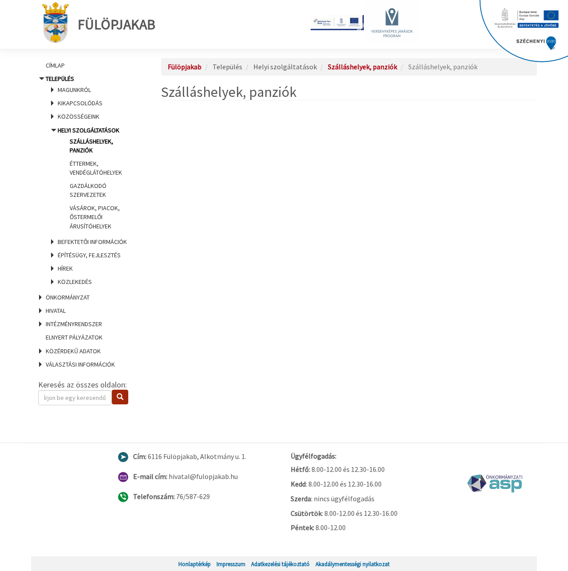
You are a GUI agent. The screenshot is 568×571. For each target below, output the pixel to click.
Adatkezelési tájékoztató (280, 563)
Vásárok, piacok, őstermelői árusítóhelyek (95, 217)
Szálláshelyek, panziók (362, 66)
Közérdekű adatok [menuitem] (73, 351)
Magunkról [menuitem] (74, 90)
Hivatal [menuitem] (56, 311)
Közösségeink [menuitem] (78, 116)
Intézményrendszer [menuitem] (74, 324)
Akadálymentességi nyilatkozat (353, 563)
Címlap (55, 65)
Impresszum (231, 563)
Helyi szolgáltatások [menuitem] (90, 178)
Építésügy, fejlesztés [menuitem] (89, 255)
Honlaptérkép (194, 563)
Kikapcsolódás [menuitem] (80, 103)
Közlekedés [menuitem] (75, 282)
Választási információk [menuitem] (80, 364)
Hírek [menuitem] (65, 268)
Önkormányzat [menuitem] (68, 297)
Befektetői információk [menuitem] (92, 242)
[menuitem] (89, 65)
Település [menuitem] (86, 180)
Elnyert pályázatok (74, 337)
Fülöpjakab (116, 24)
